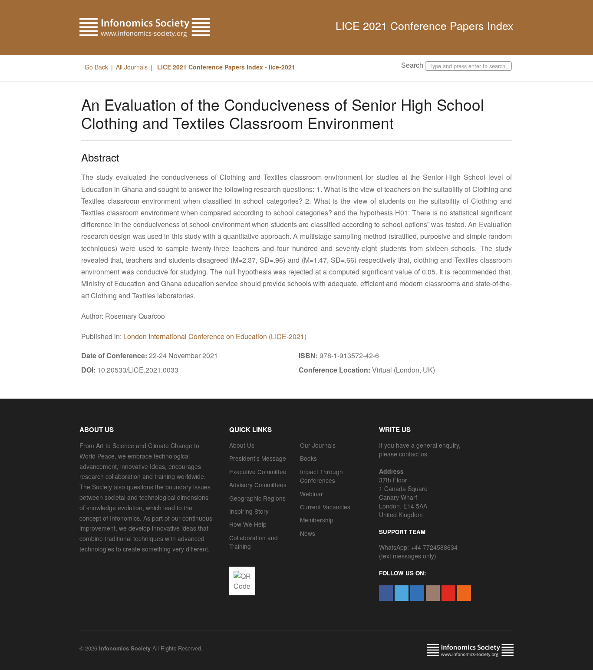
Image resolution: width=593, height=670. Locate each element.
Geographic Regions (257, 498)
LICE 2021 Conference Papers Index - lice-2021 (225, 67)
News (307, 533)
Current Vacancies (325, 506)
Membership (316, 519)
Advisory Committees (258, 484)
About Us (241, 445)
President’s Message (257, 458)
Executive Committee (258, 471)
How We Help (248, 524)
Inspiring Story (249, 511)
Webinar (311, 493)
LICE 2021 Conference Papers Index (425, 25)
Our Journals (318, 445)
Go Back (96, 67)
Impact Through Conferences (321, 476)
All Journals (132, 67)
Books (308, 458)
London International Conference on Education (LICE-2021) (214, 336)
